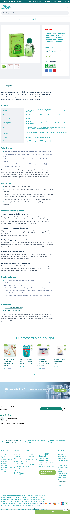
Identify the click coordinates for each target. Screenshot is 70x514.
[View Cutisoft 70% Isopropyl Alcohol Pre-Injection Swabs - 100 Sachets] (43, 350)
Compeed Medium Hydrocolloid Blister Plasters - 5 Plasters (26, 361)
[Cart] (17, 512)
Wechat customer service (47, 472)
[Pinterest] (54, 70)
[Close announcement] (68, 1)
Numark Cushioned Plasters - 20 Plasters (60, 361)
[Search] (67, 7)
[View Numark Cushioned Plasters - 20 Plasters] (60, 350)
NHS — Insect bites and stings (14, 307)
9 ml (58, 51)
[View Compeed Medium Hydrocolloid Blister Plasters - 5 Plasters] (26, 350)
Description (7, 86)
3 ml (52, 51)
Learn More (60, 390)
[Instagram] (60, 486)
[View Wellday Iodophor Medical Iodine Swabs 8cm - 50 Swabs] (9, 350)
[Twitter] (50, 70)
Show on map (62, 463)
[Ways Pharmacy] (6, 7)
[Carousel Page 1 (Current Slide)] (34, 374)
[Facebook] (47, 70)
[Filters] (64, 409)
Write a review (51, 409)
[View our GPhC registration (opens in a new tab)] (51, 66)
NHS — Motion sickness (12, 310)
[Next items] (67, 358)
